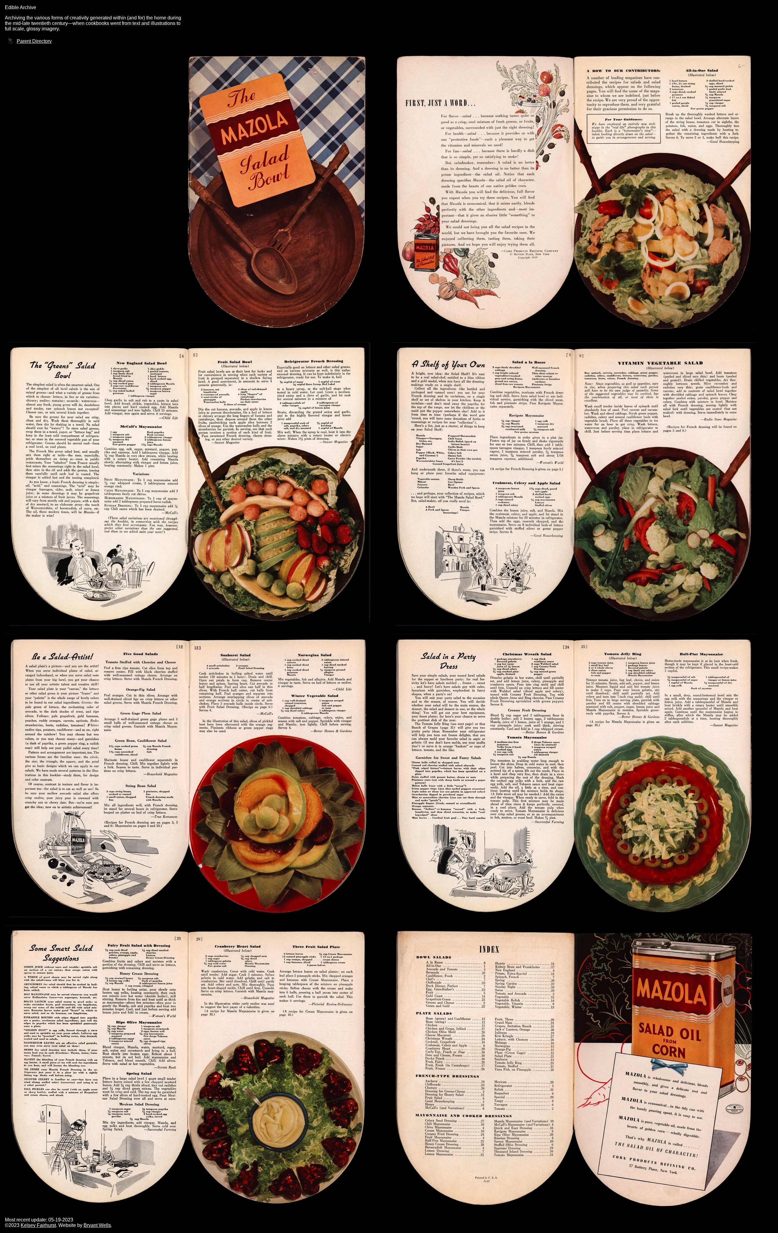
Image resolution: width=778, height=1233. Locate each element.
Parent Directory (34, 41)
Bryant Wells (97, 1225)
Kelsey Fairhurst (38, 1225)
